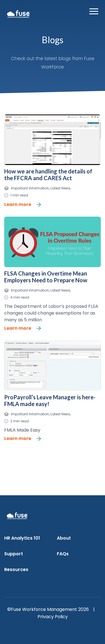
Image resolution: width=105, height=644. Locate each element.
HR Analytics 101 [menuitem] (22, 538)
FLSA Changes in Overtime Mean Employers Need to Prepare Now (45, 276)
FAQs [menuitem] (63, 554)
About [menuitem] (64, 538)
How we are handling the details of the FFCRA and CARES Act (48, 174)
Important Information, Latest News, (41, 188)
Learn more (17, 204)
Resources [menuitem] (16, 569)
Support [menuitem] (13, 554)
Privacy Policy (53, 616)
